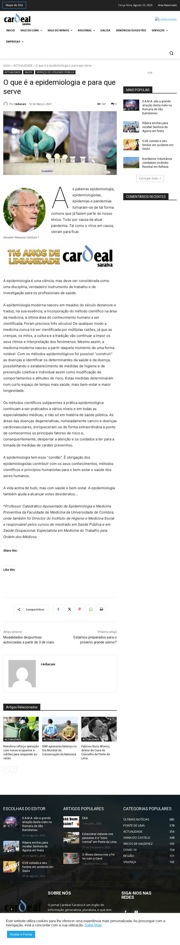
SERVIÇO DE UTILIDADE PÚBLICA (55, 72)
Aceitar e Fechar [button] (21, 934)
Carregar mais (148, 178)
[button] (171, 52)
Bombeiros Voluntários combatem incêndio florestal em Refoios (157, 162)
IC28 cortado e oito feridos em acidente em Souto (157, 145)
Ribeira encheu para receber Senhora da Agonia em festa (155, 127)
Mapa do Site (14, 5)
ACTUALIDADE (22, 66)
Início (6, 66)
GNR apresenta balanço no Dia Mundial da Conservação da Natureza (59, 750)
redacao (20, 104)
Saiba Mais (93, 925)
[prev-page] (6, 769)
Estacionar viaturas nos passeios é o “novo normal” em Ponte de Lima (99, 838)
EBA (85, 818)
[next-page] (14, 769)
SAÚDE (29, 72)
